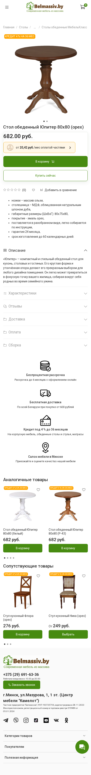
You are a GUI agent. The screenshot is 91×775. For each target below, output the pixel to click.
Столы (23, 27)
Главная (8, 27)
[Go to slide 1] (44, 121)
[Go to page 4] (13, 558)
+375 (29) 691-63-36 (21, 674)
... (35, 27)
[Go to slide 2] (47, 121)
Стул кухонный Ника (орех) (67, 616)
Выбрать (68, 634)
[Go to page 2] (7, 558)
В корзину (23, 548)
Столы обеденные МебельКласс (64, 27)
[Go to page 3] (10, 558)
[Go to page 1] (4, 558)
